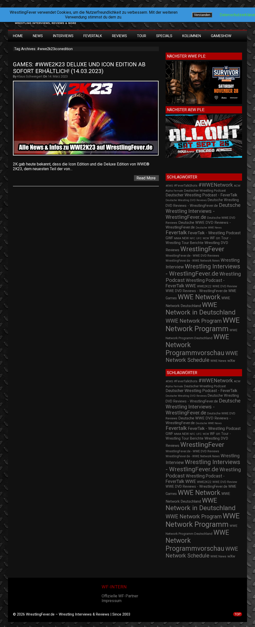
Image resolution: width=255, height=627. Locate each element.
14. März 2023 (58, 76)
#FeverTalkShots (185, 185)
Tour (141, 36)
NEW (185, 238)
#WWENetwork (215, 185)
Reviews (119, 36)
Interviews (63, 36)
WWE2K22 (204, 286)
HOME (18, 36)
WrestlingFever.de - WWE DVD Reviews (192, 255)
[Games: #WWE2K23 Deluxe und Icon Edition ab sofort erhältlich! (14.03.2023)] (88, 155)
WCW (206, 238)
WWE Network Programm (203, 324)
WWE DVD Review (224, 286)
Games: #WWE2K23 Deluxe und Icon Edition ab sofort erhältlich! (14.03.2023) (80, 68)
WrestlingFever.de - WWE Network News (193, 260)
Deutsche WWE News (209, 227)
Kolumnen (191, 36)
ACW (237, 185)
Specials (164, 36)
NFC (192, 238)
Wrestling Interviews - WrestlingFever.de (203, 270)
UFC (199, 238)
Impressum (112, 600)
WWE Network (199, 297)
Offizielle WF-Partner (120, 596)
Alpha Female (174, 190)
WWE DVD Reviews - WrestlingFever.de (196, 291)
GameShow (221, 36)
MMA (177, 238)
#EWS (169, 185)
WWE (190, 285)
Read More (146, 178)
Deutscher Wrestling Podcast (205, 190)
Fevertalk (176, 232)
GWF (169, 238)
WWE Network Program (194, 321)
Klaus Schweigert (29, 76)
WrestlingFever (202, 249)
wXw (231, 360)
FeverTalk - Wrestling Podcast (214, 233)
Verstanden (202, 15)
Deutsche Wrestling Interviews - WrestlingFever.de (203, 211)
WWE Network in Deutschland (201, 308)
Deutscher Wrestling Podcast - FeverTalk (201, 195)
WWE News (218, 361)
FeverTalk (92, 36)
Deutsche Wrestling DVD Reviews (186, 200)
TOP (237, 614)
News (38, 36)
